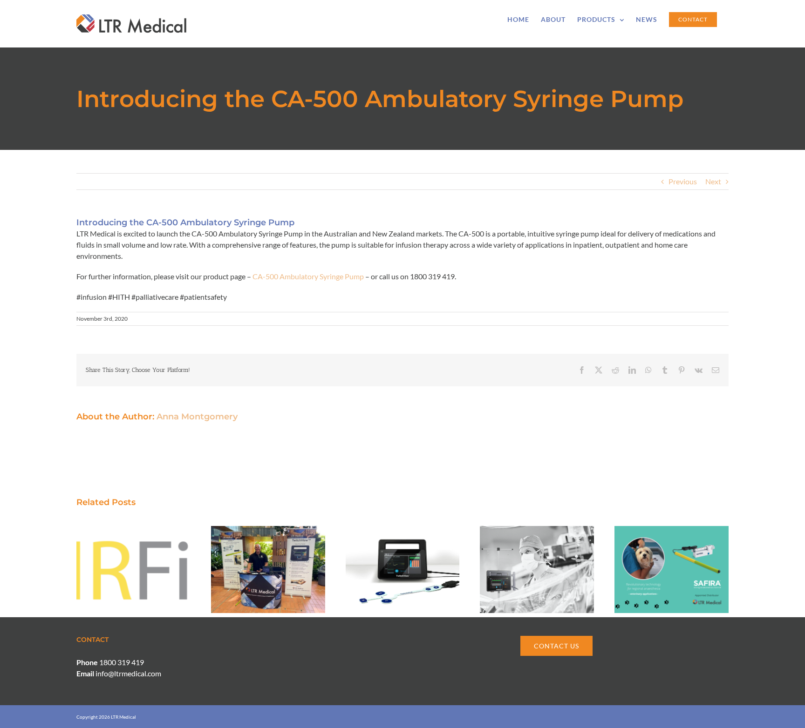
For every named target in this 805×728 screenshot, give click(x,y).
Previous (683, 181)
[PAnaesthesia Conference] (268, 530)
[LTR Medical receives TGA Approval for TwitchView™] (403, 530)
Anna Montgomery (197, 416)
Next (713, 181)
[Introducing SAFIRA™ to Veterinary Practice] (671, 530)
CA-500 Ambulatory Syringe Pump (308, 276)
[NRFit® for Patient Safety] (133, 530)
